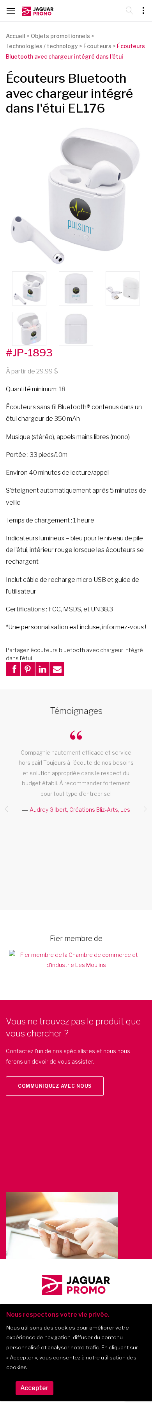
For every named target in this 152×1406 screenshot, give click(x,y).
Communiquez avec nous (55, 1086)
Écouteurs (97, 46)
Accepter (34, 1388)
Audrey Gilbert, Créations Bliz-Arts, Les (80, 809)
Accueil (15, 36)
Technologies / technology (42, 46)
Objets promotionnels (60, 36)
